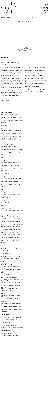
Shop (46, 14)
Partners (45, 10)
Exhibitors (45, 6)
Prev (2, 33)
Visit (46, 4)
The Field (45, 9)
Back (47, 17)
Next (46, 33)
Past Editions (44, 7)
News (46, 12)
